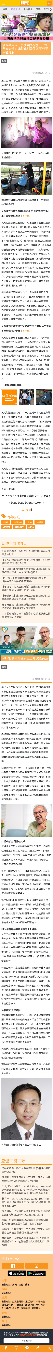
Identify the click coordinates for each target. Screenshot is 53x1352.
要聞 (14, 1284)
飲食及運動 (18, 1301)
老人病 (15, 1308)
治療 (29, 522)
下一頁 (25, 215)
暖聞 (27, 1284)
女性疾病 (6, 1308)
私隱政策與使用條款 (28, 1334)
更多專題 (36, 1308)
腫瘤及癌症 (7, 1304)
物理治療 (18, 522)
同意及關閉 (27, 1340)
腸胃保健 (29, 1304)
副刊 (46, 9)
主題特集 (28, 9)
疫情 (32, 527)
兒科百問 (40, 1304)
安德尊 (7, 527)
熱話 (21, 1284)
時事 (38, 9)
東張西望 (20, 527)
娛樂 (4, 60)
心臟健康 (19, 1304)
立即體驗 (26, 509)
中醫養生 (40, 1301)
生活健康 (29, 1301)
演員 (6, 522)
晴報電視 (15, 9)
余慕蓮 (40, 522)
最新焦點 (6, 1284)
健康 (5, 9)
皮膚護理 (25, 1308)
